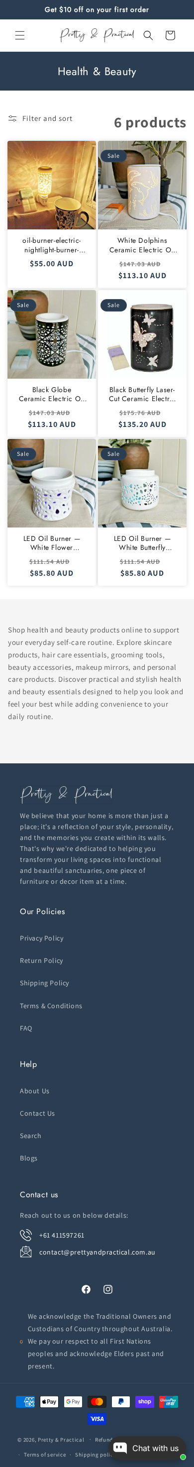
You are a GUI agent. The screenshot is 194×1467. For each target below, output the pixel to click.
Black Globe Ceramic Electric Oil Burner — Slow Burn (52, 394)
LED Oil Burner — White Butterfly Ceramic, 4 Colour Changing (142, 543)
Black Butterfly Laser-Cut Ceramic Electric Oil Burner (142, 394)
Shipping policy (95, 1454)
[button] (20, 35)
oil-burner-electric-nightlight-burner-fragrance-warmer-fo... (51, 245)
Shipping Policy (44, 982)
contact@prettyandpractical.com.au (97, 1252)
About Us (35, 1090)
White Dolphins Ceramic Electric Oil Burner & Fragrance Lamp (142, 245)
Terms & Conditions (51, 1005)
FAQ (26, 1028)
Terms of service (45, 1454)
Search (31, 1135)
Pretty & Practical (61, 1439)
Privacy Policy (41, 938)
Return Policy (41, 960)
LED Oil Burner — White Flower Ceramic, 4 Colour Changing (51, 543)
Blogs (29, 1157)
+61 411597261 (62, 1235)
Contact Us (37, 1113)
